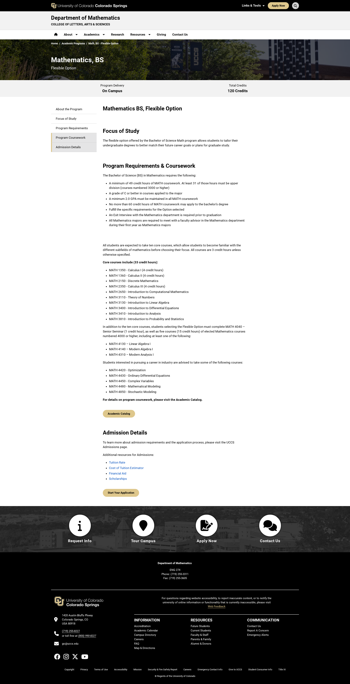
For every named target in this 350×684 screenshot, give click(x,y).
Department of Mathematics (85, 18)
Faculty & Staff (199, 635)
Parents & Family (201, 639)
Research (117, 34)
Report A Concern (258, 630)
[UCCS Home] (89, 5)
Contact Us (180, 34)
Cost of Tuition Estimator (126, 468)
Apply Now (278, 5)
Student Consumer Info (260, 669)
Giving (161, 34)
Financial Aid (117, 473)
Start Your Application (121, 492)
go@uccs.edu (70, 643)
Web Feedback (216, 606)
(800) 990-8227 (87, 635)
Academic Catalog (119, 413)
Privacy (84, 669)
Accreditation (142, 626)
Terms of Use (101, 669)
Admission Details (68, 147)
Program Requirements (72, 128)
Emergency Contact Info (210, 669)
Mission (137, 669)
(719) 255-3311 (179, 574)
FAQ (136, 643)
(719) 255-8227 (71, 631)
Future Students (200, 626)
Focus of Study (66, 118)
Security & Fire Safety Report (162, 669)
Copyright (69, 669)
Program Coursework (70, 137)
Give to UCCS (235, 669)
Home (54, 43)
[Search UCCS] (295, 5)
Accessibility (120, 669)
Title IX (282, 669)
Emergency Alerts (258, 635)
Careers (139, 639)
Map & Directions (144, 648)
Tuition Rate (117, 462)
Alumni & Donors (201, 643)
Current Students (201, 630)
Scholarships (118, 479)
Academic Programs (73, 43)
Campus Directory (145, 635)
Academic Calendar (146, 630)
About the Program (69, 109)
